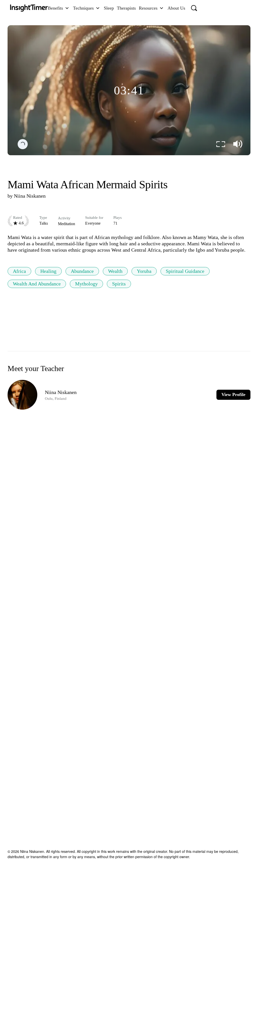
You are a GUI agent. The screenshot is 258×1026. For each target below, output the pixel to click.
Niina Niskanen (30, 196)
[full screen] (220, 144)
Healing (48, 271)
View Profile (233, 394)
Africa (19, 271)
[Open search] (194, 8)
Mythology (86, 283)
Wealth (115, 271)
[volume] (237, 144)
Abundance (82, 271)
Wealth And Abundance (37, 283)
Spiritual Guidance (185, 271)
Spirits (119, 283)
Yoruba (144, 271)
